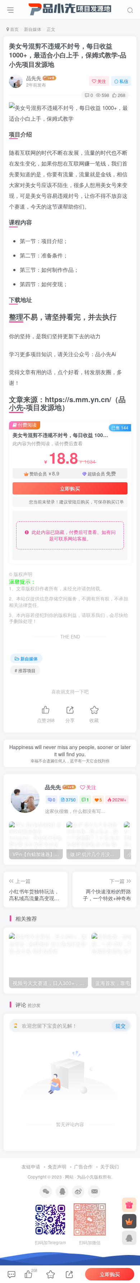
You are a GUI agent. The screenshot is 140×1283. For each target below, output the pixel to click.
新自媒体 (32, 29)
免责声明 (57, 1166)
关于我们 (109, 1166)
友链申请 (31, 1166)
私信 (124, 81)
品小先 (87, 1177)
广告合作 (83, 1166)
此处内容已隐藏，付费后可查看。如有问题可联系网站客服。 (72, 535)
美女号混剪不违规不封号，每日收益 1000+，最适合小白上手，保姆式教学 (67, 55)
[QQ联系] (129, 1238)
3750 (71, 799)
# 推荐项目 (25, 670)
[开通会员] (129, 1221)
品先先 (33, 78)
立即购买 (70, 488)
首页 (14, 29)
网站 (69, 1177)
